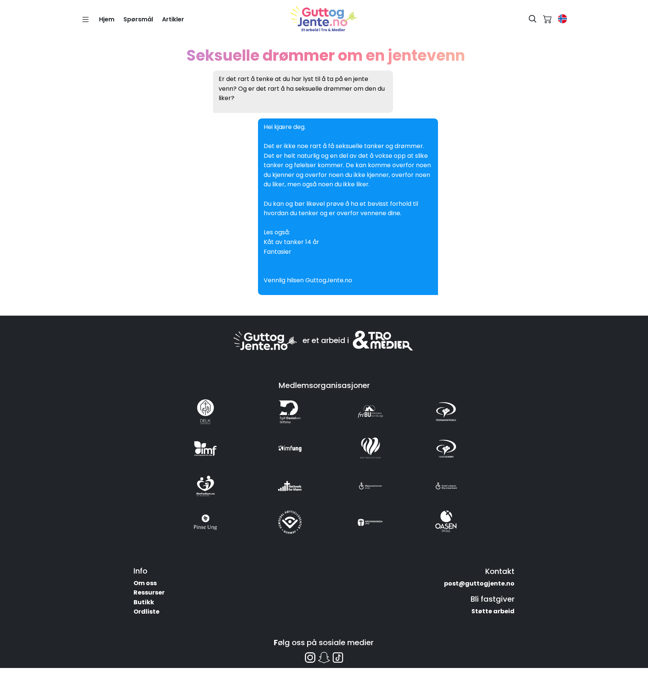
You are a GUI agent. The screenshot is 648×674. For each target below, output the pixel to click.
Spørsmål (138, 19)
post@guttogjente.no (479, 583)
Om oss (145, 583)
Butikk (144, 602)
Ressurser (149, 592)
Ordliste (146, 611)
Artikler (173, 19)
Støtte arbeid (492, 611)
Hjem (106, 19)
